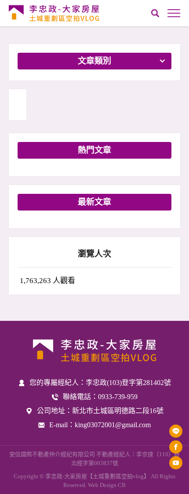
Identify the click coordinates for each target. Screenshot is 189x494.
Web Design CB (107, 485)
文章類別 (94, 60)
